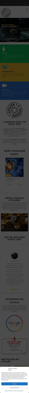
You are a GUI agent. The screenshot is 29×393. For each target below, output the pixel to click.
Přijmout (15, 384)
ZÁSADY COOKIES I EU (9, 390)
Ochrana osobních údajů (18, 390)
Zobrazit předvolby (14, 387)
